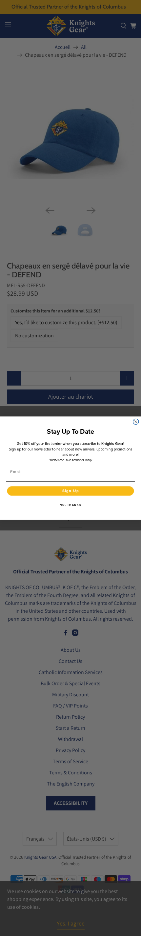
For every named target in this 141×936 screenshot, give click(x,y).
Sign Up (70, 490)
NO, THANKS (70, 505)
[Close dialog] (136, 421)
